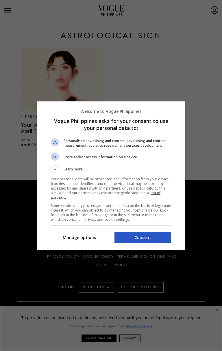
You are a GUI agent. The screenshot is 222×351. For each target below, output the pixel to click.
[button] (111, 169)
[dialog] (111, 175)
